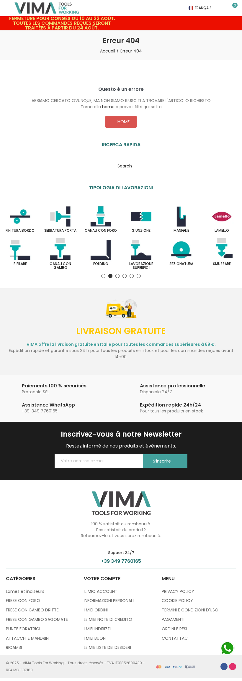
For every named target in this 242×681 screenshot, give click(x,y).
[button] (121, 122)
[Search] (224, 8)
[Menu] (9, 8)
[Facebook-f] (224, 666)
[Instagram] (232, 666)
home (108, 107)
